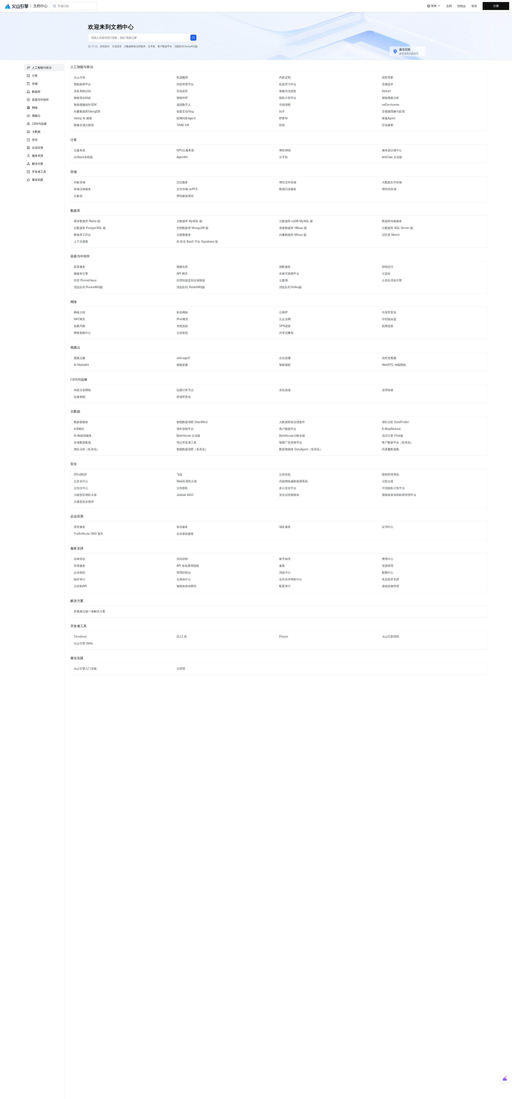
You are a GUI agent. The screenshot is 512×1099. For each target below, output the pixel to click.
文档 (449, 6)
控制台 (461, 6)
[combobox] (434, 6)
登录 (474, 6)
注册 (496, 5)
